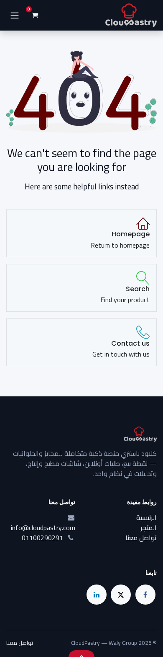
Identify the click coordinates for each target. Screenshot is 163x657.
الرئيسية (146, 517)
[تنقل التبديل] (14, 15)
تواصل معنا (141, 537)
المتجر (148, 527)
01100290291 (42, 537)
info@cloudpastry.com (43, 527)
